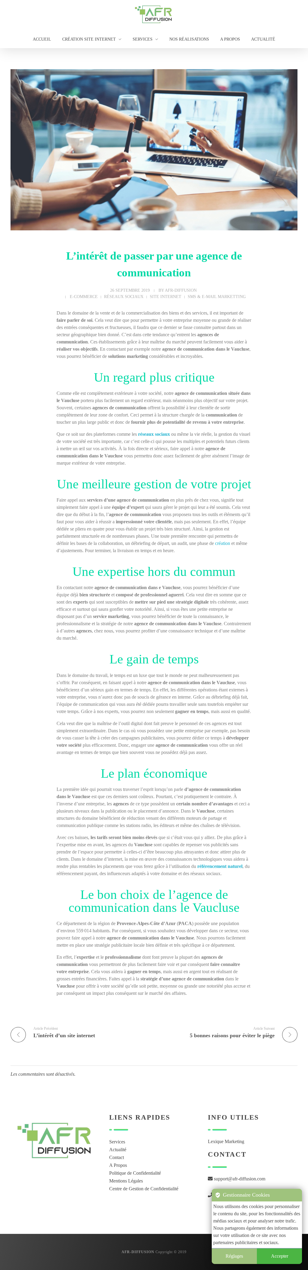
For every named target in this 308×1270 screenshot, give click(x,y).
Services (117, 1141)
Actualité (117, 1149)
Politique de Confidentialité (135, 1173)
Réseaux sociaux (123, 296)
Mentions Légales (126, 1180)
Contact (116, 1157)
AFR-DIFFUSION (181, 290)
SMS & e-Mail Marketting (217, 296)
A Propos (118, 1165)
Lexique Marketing (226, 1141)
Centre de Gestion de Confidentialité (143, 1188)
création (222, 543)
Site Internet (165, 296)
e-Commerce (84, 296)
